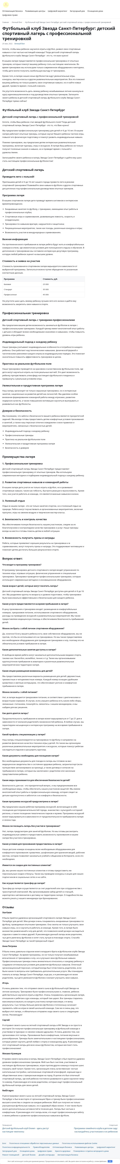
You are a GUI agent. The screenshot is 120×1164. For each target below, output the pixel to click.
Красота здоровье (62, 1151)
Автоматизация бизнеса (68, 1155)
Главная (5, 22)
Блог (4, 1143)
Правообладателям (41, 1147)
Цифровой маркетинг (57, 11)
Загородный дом (77, 11)
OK (110, 1161)
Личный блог (17, 22)
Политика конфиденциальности (16, 1147)
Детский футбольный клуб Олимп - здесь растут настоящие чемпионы (25, 1128)
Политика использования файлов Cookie (79, 1143)
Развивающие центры (35, 11)
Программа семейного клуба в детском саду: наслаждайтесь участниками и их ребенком (96, 1128)
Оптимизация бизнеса (12, 11)
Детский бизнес (29, 1155)
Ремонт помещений (10, 1155)
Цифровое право (10, 15)
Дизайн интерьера (46, 1155)
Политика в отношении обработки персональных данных (34, 1143)
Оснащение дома (95, 11)
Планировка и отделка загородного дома (91, 1151)
